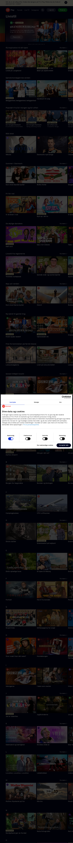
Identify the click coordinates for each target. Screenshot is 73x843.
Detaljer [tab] (36, 402)
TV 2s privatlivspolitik (31, 425)
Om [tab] (60, 402)
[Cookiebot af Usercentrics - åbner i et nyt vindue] (63, 397)
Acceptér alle (63, 445)
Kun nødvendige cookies (45, 445)
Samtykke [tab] (13, 402)
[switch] (27, 438)
